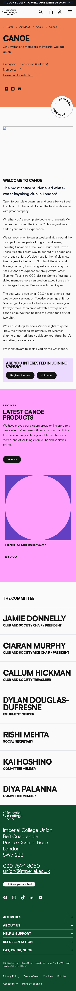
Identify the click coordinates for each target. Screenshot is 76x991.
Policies (61, 976)
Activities (24, 26)
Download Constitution (18, 75)
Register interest (22, 375)
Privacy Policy (11, 976)
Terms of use (31, 976)
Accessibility (10, 983)
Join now (48, 375)
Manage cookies (32, 983)
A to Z (39, 26)
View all (14, 459)
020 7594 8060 (21, 866)
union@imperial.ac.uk (26, 871)
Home (10, 26)
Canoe (53, 26)
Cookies (48, 976)
